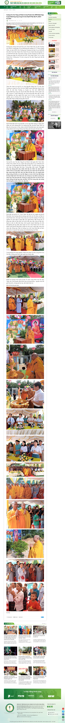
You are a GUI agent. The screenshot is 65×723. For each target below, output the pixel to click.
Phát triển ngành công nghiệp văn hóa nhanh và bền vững (39, 657)
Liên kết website (54, 115)
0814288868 (24, 715)
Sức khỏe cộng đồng (13, 7)
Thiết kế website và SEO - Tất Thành (49, 721)
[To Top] (63, 720)
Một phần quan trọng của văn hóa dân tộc (39, 636)
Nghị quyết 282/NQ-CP (53, 77)
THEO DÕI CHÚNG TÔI (51, 704)
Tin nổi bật (54, 40)
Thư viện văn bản (54, 75)
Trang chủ (6, 9)
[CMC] (42, 696)
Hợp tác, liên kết (46, 7)
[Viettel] (32, 696)
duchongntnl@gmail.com (33, 715)
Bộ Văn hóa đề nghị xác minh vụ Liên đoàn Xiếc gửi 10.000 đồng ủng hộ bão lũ (10, 658)
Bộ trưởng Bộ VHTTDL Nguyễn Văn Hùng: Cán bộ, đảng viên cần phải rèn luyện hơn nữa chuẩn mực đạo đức (25, 678)
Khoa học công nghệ (37, 7)
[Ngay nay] (52, 696)
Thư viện (56, 7)
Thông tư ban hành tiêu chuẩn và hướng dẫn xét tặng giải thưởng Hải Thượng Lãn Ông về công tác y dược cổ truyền (54, 97)
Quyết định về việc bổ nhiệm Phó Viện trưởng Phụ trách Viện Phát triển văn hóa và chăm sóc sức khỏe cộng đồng (54, 82)
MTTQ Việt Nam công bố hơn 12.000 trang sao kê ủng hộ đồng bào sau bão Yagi (25, 658)
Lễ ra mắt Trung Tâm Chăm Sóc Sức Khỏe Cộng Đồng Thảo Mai (57, 66)
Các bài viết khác (9, 623)
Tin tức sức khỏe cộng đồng (54, 33)
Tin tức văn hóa (52, 35)
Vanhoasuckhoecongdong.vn (26, 716)
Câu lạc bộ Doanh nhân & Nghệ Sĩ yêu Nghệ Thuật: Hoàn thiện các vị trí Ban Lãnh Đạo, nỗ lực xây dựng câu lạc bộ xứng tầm (10, 637)
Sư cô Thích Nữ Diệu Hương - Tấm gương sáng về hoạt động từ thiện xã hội (39, 677)
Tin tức (7, 7)
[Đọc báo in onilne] (54, 3)
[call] (63, 709)
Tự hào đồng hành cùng (32, 692)
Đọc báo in (54, 72)
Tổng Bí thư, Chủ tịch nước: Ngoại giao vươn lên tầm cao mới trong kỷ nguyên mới (10, 677)
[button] (59, 696)
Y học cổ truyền (29, 7)
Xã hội (24, 7)
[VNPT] (12, 696)
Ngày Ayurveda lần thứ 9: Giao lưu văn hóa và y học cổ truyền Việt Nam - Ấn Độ (25, 637)
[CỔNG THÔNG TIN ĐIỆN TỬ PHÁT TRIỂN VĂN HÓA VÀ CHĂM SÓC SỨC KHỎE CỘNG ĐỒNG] (6, 2)
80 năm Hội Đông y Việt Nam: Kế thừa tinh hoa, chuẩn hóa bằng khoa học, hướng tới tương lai (58, 44)
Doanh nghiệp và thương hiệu (54, 27)
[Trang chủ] (5, 6)
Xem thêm (44, 623)
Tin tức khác (51, 37)
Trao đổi (52, 7)
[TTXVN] (22, 696)
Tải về (50, 79)
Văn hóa (20, 7)
